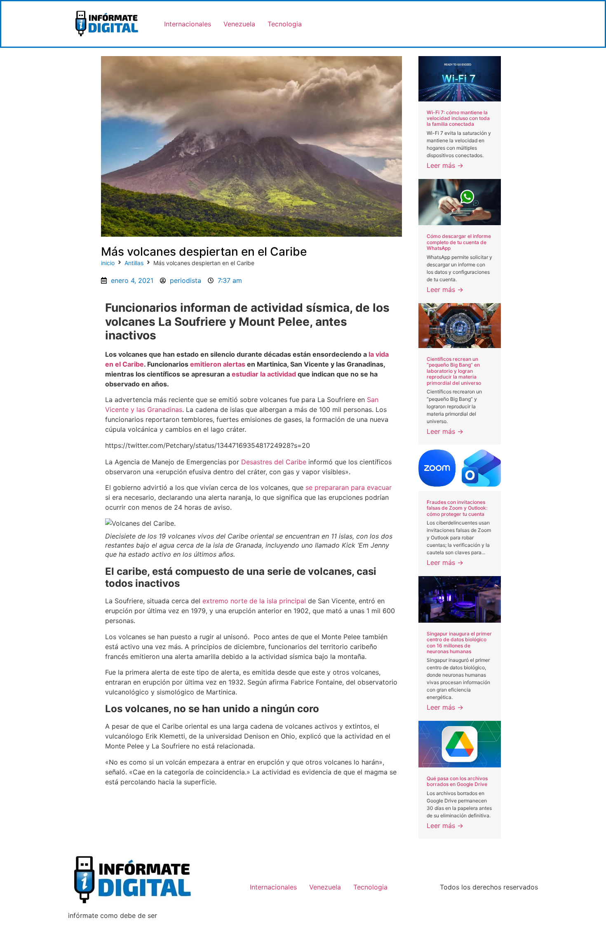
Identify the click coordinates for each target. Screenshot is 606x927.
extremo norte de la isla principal (254, 601)
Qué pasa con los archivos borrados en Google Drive (457, 781)
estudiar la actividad (264, 374)
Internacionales (187, 24)
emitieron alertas (217, 364)
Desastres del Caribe (273, 462)
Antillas (133, 262)
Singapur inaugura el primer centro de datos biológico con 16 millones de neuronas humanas (459, 642)
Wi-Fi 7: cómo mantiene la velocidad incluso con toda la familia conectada (458, 118)
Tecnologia (285, 24)
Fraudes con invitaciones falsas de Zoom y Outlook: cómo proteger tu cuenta (457, 508)
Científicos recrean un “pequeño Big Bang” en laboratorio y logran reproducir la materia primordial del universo (454, 371)
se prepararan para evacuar (348, 487)
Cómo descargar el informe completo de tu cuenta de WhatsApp (459, 242)
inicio (108, 262)
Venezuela (239, 24)
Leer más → (445, 165)
